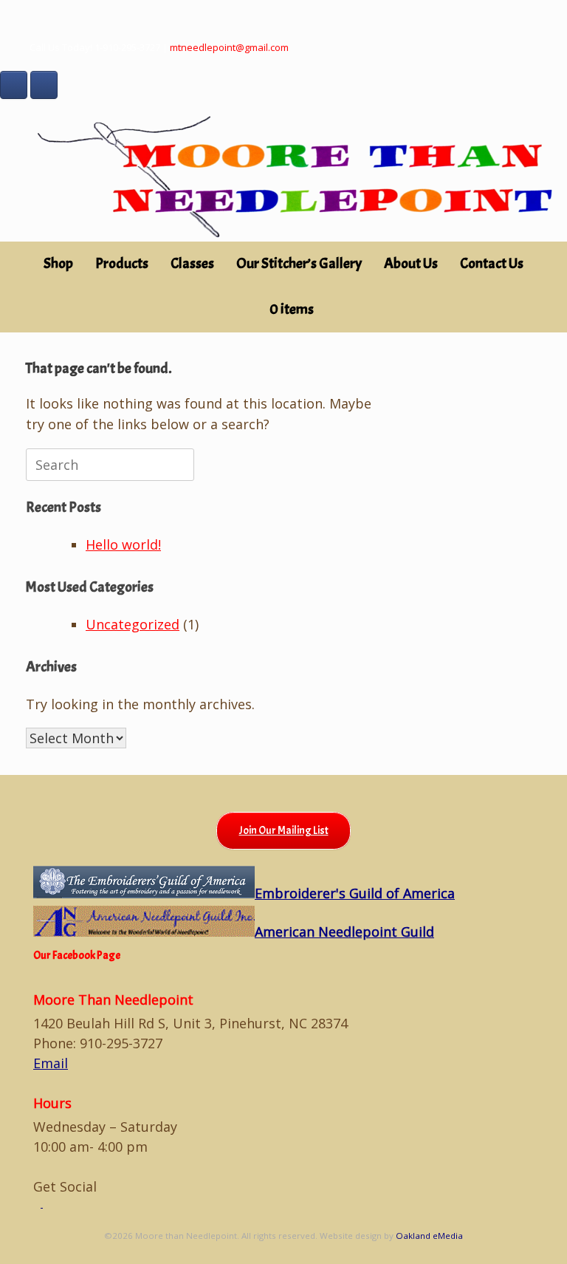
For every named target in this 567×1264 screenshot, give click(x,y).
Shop (58, 263)
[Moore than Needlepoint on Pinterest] (44, 85)
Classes (192, 263)
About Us (411, 263)
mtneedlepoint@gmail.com (229, 47)
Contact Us (491, 263)
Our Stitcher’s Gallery (299, 263)
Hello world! (123, 544)
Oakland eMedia (429, 1235)
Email (50, 1063)
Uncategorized (132, 624)
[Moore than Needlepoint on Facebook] (13, 85)
